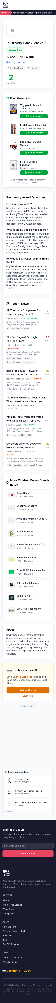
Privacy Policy (9, 962)
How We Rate (9, 926)
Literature (34, 68)
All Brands (7, 900)
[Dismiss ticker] (54, 13)
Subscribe (26, 853)
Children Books (17, 68)
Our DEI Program (10, 944)
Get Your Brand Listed (13, 931)
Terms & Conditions (12, 957)
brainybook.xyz (17, 62)
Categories (8, 913)
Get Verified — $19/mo (19, 970)
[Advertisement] (28, 736)
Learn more (28, 696)
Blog (4, 940)
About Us (7, 935)
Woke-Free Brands (12, 904)
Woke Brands (9, 909)
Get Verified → (28, 690)
